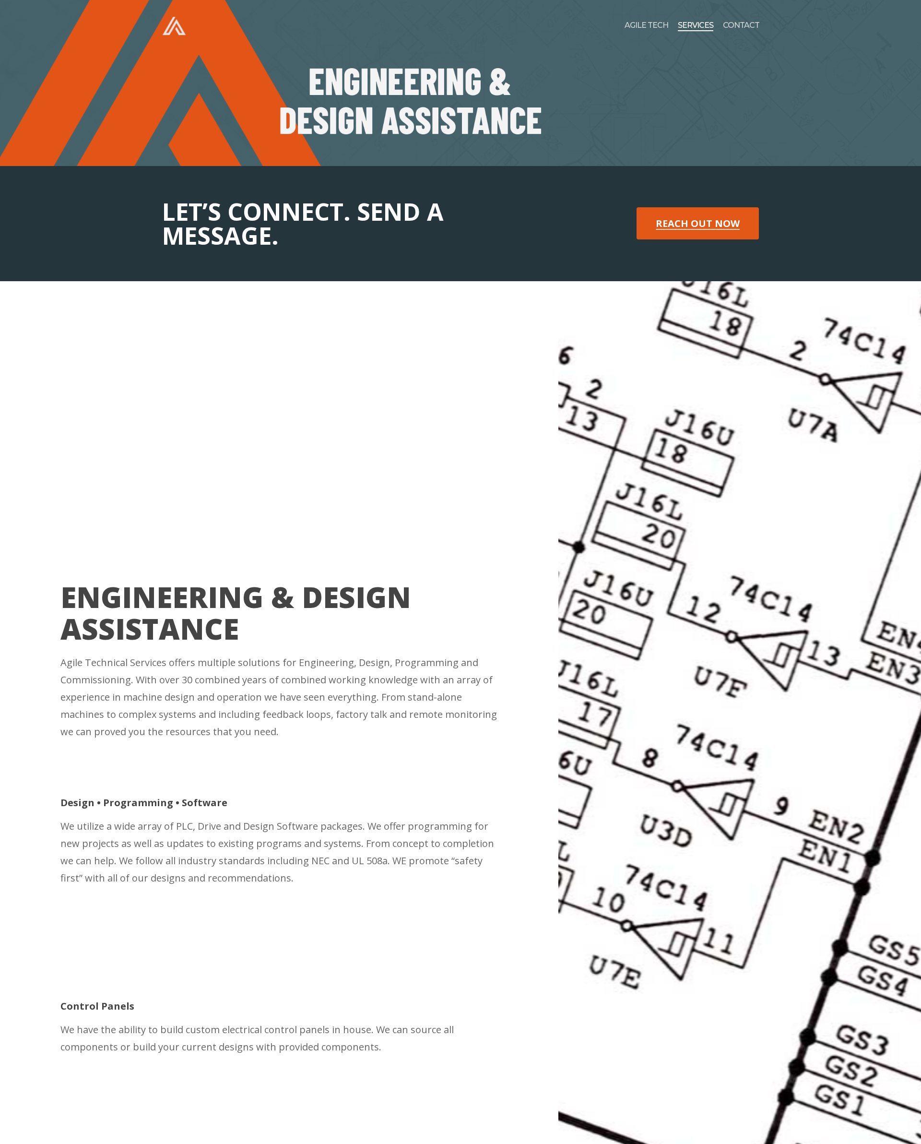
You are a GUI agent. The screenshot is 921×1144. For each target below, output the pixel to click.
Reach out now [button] (698, 224)
